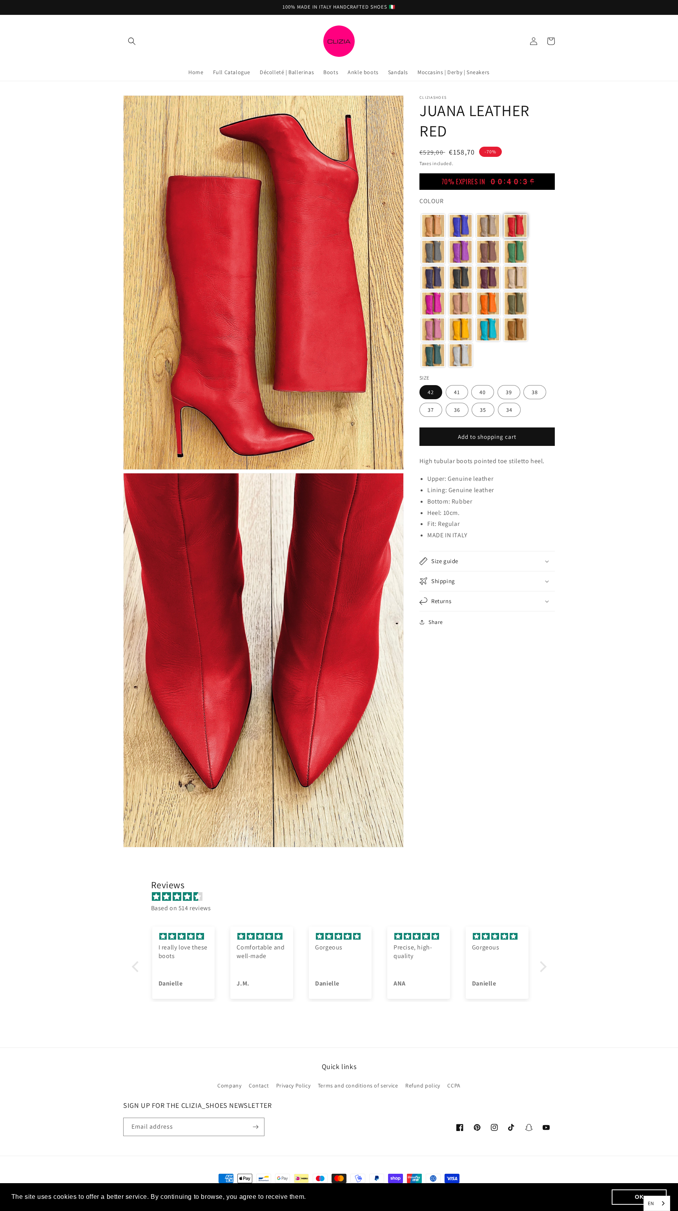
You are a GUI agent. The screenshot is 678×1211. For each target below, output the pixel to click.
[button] (131, 41)
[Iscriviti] (255, 1127)
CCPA (453, 1085)
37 (431, 409)
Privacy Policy (293, 1085)
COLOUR (431, 201)
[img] (343, 897)
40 (482, 392)
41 (457, 392)
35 (483, 409)
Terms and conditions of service (358, 1085)
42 (431, 392)
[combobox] (656, 1203)
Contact (259, 1085)
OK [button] (639, 1197)
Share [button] (435, 622)
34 (509, 409)
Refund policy (422, 1085)
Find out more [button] (330, 1196)
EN (651, 1203)
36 (457, 409)
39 (509, 392)
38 (535, 392)
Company (229, 1085)
